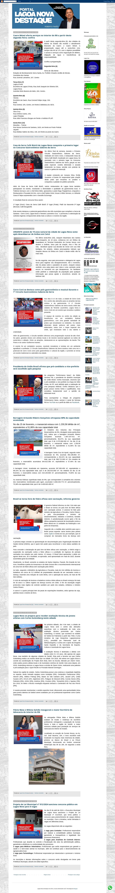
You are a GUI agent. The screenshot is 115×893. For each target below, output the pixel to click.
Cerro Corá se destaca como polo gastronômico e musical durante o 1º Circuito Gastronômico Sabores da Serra (45, 291)
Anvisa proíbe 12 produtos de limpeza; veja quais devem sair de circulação (96, 403)
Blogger (75, 888)
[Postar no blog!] (51, 137)
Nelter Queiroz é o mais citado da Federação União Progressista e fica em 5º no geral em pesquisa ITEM (92, 351)
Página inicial (47, 874)
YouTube (52, 402)
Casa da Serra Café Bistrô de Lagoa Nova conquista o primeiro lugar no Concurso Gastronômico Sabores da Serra (46, 146)
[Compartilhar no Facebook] (55, 137)
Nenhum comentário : (39, 136)
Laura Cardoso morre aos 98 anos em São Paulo (96, 360)
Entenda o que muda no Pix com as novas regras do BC (91, 270)
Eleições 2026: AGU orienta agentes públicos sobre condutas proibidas (96, 311)
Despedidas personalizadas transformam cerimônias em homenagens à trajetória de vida (92, 340)
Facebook (75, 402)
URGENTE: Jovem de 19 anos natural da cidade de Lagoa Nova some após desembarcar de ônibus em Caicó (45, 233)
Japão (51, 534)
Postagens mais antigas (74, 874)
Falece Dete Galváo (96, 328)
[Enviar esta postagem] (46, 136)
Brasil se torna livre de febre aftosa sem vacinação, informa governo (46, 499)
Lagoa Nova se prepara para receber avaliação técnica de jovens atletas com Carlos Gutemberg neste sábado (44, 617)
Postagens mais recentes (20, 874)
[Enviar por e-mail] (49, 137)
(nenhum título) (96, 391)
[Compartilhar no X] (53, 137)
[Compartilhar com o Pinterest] (57, 137)
